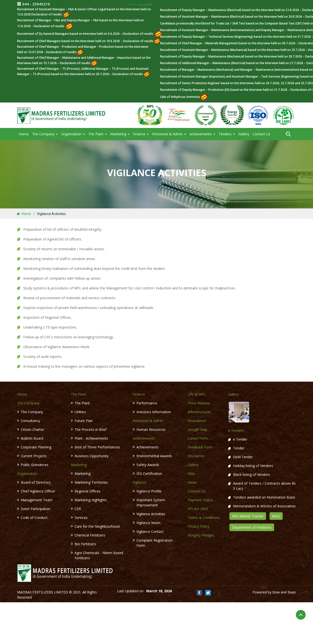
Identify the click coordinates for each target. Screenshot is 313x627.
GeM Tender (243, 457)
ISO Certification (149, 473)
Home (24, 134)
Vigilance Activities (150, 514)
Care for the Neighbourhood (97, 526)
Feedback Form (200, 447)
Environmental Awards (154, 456)
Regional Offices (88, 491)
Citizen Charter (32, 429)
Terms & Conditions (204, 517)
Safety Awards (147, 464)
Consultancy (30, 420)
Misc (191, 473)
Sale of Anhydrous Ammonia (180, 97)
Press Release (199, 403)
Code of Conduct (34, 517)
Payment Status (200, 500)
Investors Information (153, 412)
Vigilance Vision (148, 522)
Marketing (118, 134)
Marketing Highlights (91, 500)
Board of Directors (36, 482)
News (192, 482)
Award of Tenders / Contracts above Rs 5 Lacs (264, 486)
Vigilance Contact (150, 531)
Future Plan (84, 420)
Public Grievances (34, 464)
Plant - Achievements (91, 438)
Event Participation (35, 508)
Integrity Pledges (201, 535)
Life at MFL (197, 394)
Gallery (243, 134)
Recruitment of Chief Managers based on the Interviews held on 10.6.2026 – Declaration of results (85, 41)
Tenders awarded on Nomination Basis (264, 497)
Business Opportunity (92, 456)
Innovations (197, 420)
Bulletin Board (32, 438)
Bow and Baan (284, 592)
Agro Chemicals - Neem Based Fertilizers (99, 555)
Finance (139, 134)
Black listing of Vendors (251, 474)
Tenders (226, 134)
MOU (276, 516)
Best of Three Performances (97, 447)
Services (81, 517)
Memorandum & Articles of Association (264, 506)
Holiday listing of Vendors (253, 465)
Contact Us (261, 134)
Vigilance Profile (148, 491)
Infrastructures (199, 412)
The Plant (96, 134)
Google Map (197, 429)
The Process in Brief (91, 429)
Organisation (71, 134)
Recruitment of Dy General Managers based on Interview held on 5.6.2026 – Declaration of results (85, 34)
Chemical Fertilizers (90, 535)
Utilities (80, 412)
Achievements (201, 134)
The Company (43, 134)
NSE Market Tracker (248, 516)
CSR (78, 508)
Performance (146, 403)
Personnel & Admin (168, 134)
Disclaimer (196, 456)
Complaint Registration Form (154, 543)
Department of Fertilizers (252, 527)
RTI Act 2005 (198, 508)
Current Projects (34, 456)
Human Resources (151, 429)
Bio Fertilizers (85, 544)
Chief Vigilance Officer (38, 491)
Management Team (36, 500)
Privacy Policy (198, 526)
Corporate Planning (36, 447)
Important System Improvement (150, 502)
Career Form (198, 438)
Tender (238, 448)
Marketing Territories (91, 482)
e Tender (240, 439)
